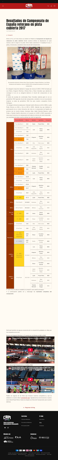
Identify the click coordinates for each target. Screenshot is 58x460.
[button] (3, 6)
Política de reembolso (12, 454)
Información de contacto (40, 454)
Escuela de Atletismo (26, 422)
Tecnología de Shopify (22, 453)
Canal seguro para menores (34, 452)
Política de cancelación (29, 455)
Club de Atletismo (25, 419)
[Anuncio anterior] (2, 1)
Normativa (41, 419)
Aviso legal (49, 454)
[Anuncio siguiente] (55, 1)
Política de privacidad (45, 452)
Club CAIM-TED (15, 453)
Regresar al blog (30, 407)
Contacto (41, 425)
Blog (40, 422)
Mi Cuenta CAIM (25, 425)
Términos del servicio (22, 454)
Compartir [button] (10, 35)
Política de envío (31, 454)
